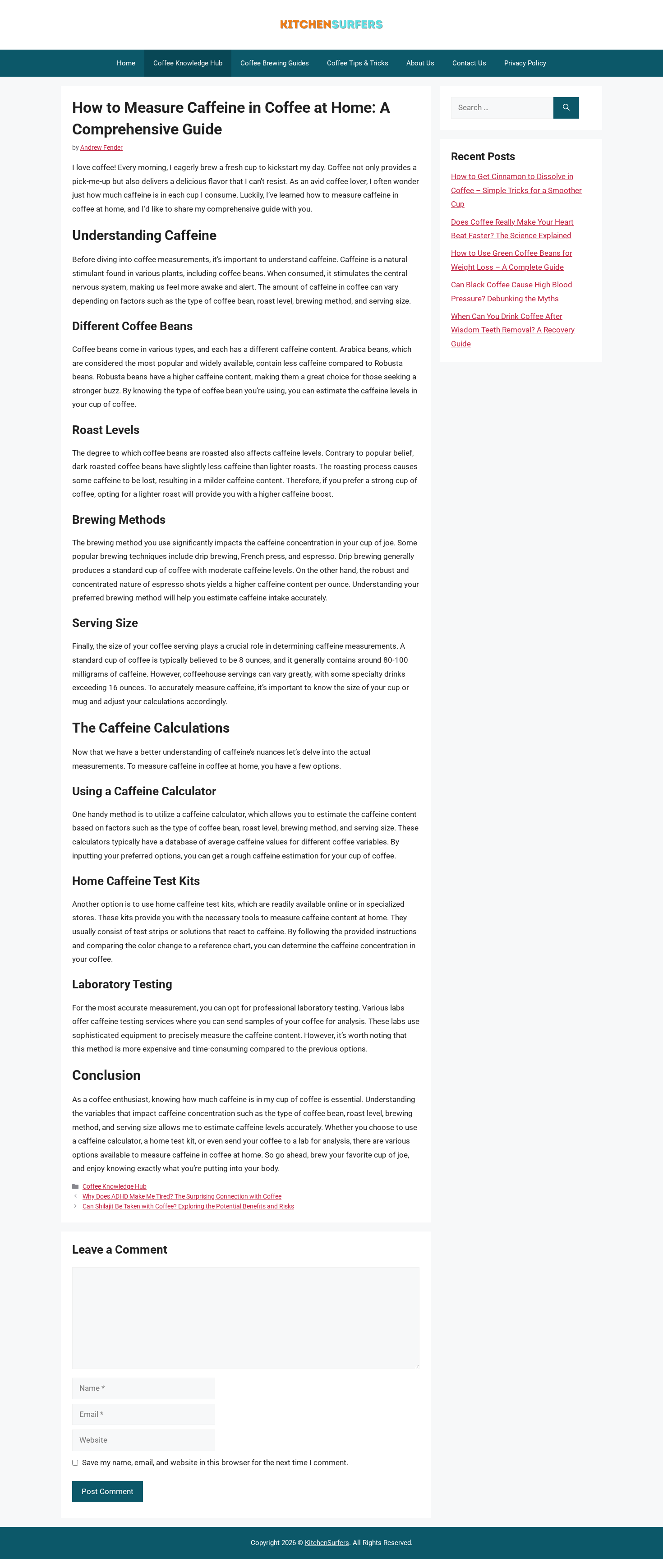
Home (126, 63)
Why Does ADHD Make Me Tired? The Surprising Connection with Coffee (182, 1196)
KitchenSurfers (327, 1543)
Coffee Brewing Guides (274, 63)
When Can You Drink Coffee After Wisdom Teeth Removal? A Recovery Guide (513, 330)
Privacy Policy (525, 63)
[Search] (566, 108)
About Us (420, 63)
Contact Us (469, 63)
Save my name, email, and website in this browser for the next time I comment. (215, 1462)
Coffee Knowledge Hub (187, 63)
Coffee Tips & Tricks (357, 63)
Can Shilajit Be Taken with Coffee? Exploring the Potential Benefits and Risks (188, 1206)
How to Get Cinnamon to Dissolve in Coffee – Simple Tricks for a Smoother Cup (516, 190)
